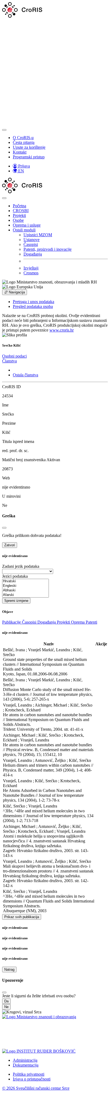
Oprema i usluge (27, 225)
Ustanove (31, 239)
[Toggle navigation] (4, 130)
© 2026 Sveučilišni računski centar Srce (35, 1088)
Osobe (18, 220)
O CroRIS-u (23, 137)
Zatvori (9, 545)
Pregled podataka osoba (33, 306)
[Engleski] (25, 586)
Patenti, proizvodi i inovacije (47, 249)
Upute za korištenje (29, 147)
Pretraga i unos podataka (33, 301)
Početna (19, 205)
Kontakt (19, 152)
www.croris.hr (61, 330)
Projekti (19, 215)
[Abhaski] (25, 590)
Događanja (32, 254)
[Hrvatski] (25, 581)
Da (6, 1001)
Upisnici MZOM (37, 234)
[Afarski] (25, 595)
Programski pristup (29, 157)
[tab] (14, 356)
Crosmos (30, 273)
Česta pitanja (23, 142)
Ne (6, 1007)
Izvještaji (30, 268)
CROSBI (21, 210)
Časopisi (30, 244)
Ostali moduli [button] (24, 230)
